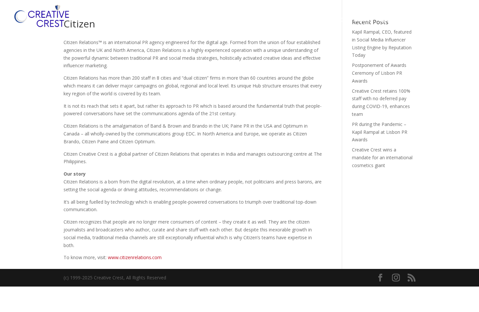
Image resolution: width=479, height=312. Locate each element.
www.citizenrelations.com (135, 257)
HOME (287, 20)
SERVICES (317, 20)
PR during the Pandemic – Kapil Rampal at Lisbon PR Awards (379, 132)
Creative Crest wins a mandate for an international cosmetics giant (382, 157)
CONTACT (430, 20)
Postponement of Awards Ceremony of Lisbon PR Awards (379, 73)
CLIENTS (390, 20)
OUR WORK (355, 20)
